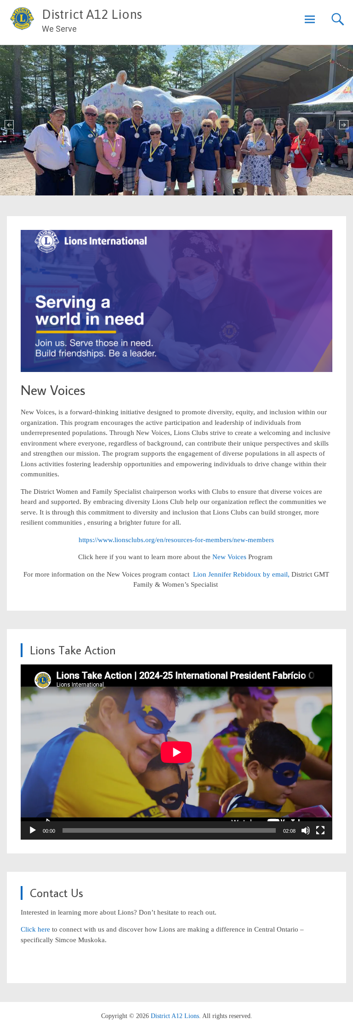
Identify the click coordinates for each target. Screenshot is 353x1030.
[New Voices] (176, 369)
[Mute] (305, 830)
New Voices (230, 557)
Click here (35, 929)
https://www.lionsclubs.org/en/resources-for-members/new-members (176, 540)
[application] (176, 752)
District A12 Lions (92, 14)
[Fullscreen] (320, 830)
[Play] (32, 830)
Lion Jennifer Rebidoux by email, (240, 574)
